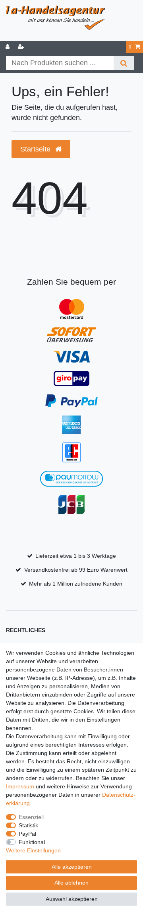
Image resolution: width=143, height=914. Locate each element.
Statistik (28, 825)
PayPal (27, 834)
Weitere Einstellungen (33, 850)
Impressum (20, 786)
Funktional (32, 842)
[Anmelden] (8, 47)
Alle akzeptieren (72, 867)
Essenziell (31, 817)
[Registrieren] (22, 47)
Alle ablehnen (71, 882)
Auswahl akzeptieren (72, 899)
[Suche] (124, 63)
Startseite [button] (36, 149)
